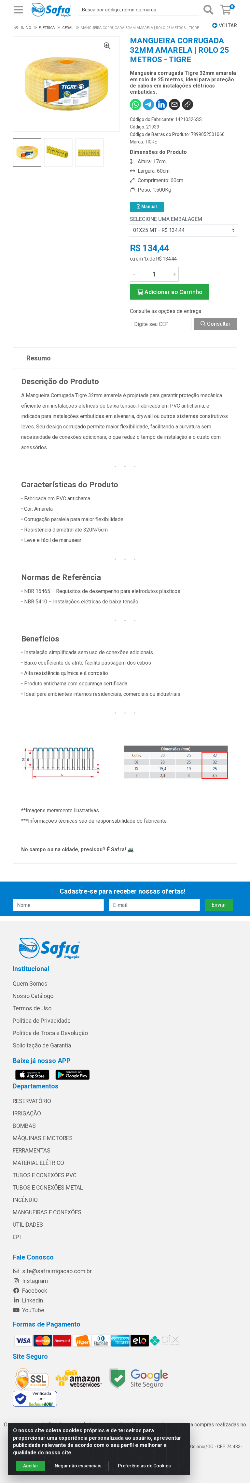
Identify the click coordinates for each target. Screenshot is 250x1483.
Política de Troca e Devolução (50, 1033)
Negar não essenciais (78, 1465)
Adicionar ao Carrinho (172, 292)
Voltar (227, 25)
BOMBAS (24, 1126)
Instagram (34, 1281)
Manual (148, 206)
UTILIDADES (28, 1224)
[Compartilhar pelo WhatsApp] (135, 104)
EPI (17, 1237)
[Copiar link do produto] (187, 104)
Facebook (34, 1291)
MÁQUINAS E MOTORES (43, 1138)
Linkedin (32, 1300)
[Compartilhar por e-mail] (174, 104)
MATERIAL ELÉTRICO (38, 1163)
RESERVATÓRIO (32, 1101)
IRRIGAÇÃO (27, 1113)
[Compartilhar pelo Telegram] (148, 104)
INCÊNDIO (25, 1200)
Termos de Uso (32, 1008)
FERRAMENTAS (31, 1150)
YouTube (32, 1310)
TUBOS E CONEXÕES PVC (44, 1175)
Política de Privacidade (42, 1021)
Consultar (218, 324)
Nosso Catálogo (33, 996)
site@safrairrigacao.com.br (56, 1271)
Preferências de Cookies (144, 1465)
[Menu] (18, 10)
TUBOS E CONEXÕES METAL (48, 1187)
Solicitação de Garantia (42, 1045)
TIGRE (151, 141)
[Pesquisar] (208, 10)
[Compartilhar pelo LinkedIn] (161, 104)
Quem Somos (30, 983)
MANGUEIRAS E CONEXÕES (47, 1212)
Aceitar (30, 1465)
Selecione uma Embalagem (166, 219)
